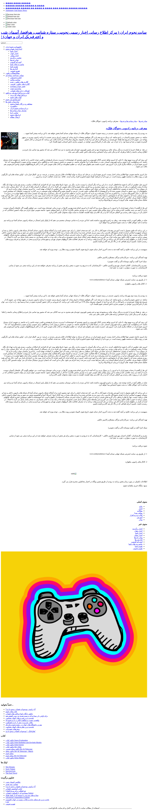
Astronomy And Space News (16, 10)
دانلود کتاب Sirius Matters (15, 758)
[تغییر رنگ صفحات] (11, 22)
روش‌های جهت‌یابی (13, 729)
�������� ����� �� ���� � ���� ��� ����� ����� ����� (46, 8)
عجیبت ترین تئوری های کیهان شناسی (20, 718)
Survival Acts (10, 771)
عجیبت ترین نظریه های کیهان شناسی (20, 727)
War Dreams (10, 767)
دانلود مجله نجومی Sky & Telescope (19, 749)
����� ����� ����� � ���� (25, 6)
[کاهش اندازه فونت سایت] (13, 19)
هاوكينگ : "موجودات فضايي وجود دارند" (21, 731)
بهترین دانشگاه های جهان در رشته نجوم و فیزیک (24, 725)
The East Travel (11, 773)
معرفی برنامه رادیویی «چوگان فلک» (126, 128)
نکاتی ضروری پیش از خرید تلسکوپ (19, 723)
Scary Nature (10, 769)
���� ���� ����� (18, 3)
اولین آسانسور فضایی (14, 789)
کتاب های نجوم (11, 712)
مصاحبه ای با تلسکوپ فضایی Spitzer (19, 793)
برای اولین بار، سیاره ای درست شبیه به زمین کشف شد (27, 716)
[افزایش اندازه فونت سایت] (13, 14)
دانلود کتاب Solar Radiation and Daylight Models (24, 743)
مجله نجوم (10, 753)
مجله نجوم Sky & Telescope (16, 756)
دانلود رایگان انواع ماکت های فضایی (19, 714)
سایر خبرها (143, 121)
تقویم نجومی (10, 804)
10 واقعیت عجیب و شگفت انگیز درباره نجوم (22, 720)
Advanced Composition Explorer (18, 797)
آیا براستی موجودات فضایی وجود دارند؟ (20, 709)
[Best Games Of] (74, 697)
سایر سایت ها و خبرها (128, 121)
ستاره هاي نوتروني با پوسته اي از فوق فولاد (22, 795)
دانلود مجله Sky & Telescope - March (19, 751)
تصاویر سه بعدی (12, 784)
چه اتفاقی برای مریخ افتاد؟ (16, 791)
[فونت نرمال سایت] (12, 16)
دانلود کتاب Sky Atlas (13, 747)
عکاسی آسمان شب (13, 782)
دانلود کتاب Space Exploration (17, 740)
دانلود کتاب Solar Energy (15, 745)
